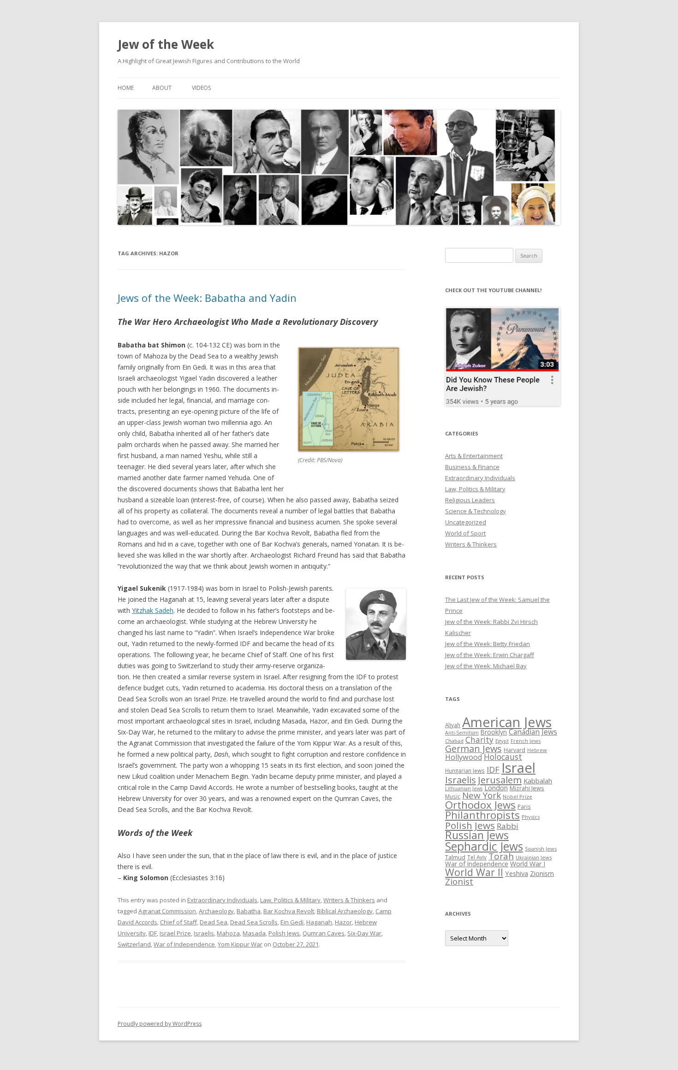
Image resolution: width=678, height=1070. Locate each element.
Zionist (459, 882)
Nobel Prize (517, 796)
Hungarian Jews (465, 770)
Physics (531, 816)
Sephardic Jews (484, 846)
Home (126, 88)
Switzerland (134, 944)
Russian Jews (477, 835)
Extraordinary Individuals (222, 900)
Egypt (502, 740)
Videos (201, 88)
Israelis (204, 933)
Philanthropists (482, 815)
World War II (474, 872)
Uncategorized (465, 522)
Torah (501, 856)
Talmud (455, 857)
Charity (479, 739)
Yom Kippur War (240, 944)
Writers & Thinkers (349, 900)
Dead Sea (213, 922)
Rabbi (507, 826)
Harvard (514, 750)
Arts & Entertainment (474, 456)
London (496, 787)
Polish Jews (284, 933)
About (162, 88)
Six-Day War (364, 933)
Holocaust (503, 756)
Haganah (319, 922)
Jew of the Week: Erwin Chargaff (489, 655)
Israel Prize (175, 933)
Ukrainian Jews (534, 857)
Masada (254, 933)
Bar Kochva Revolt (288, 911)
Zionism (542, 873)
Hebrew (537, 750)
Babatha (249, 911)
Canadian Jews (533, 732)
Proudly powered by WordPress (160, 1024)
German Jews (473, 748)
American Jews (507, 722)
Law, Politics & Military (290, 900)
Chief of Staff (178, 922)
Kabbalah (537, 780)
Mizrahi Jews (527, 788)
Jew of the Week (166, 44)
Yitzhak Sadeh (152, 610)
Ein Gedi (291, 922)
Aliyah (452, 725)
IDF (153, 933)
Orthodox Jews (480, 805)
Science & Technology (475, 511)
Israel (518, 767)
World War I (527, 863)
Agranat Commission (167, 911)
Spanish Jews (541, 848)
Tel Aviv (477, 857)
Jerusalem (500, 779)
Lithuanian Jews (463, 788)
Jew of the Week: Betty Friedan (487, 644)
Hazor (343, 922)
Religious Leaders (470, 500)
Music (452, 796)
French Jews (526, 740)
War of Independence (184, 944)
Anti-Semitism (462, 732)
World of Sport (465, 533)
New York (481, 795)
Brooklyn (494, 732)
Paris (524, 806)
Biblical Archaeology (345, 911)
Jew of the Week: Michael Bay (486, 666)
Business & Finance (472, 467)
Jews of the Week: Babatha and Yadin (207, 298)
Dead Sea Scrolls (254, 922)
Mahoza (228, 933)
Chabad (454, 740)
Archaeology (216, 911)
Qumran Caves (324, 933)
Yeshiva (516, 873)
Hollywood (463, 757)
